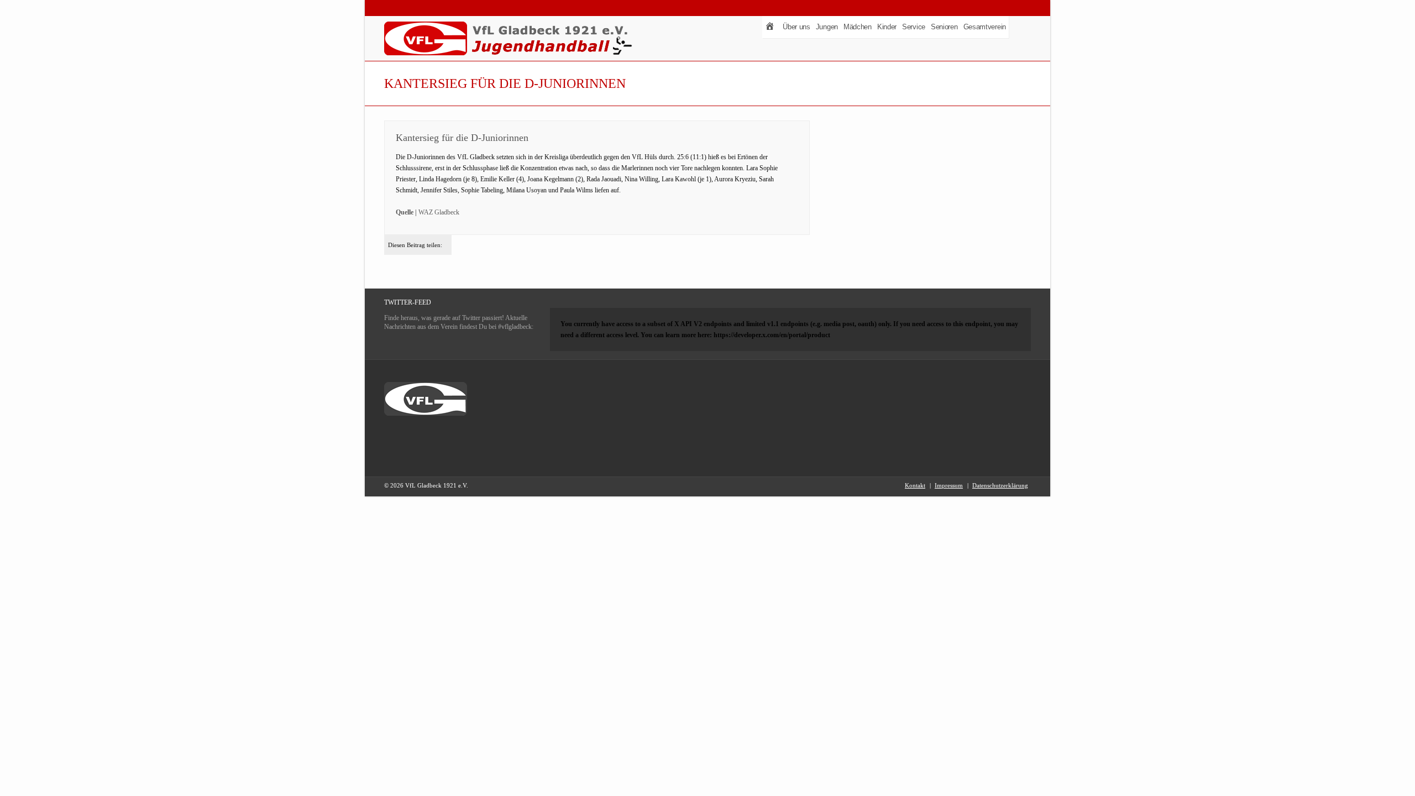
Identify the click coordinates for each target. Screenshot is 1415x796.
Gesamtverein (984, 27)
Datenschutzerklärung (1000, 485)
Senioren (944, 27)
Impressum (949, 485)
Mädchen (857, 27)
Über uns (796, 27)
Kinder (887, 27)
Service (913, 27)
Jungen (827, 27)
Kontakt (915, 485)
